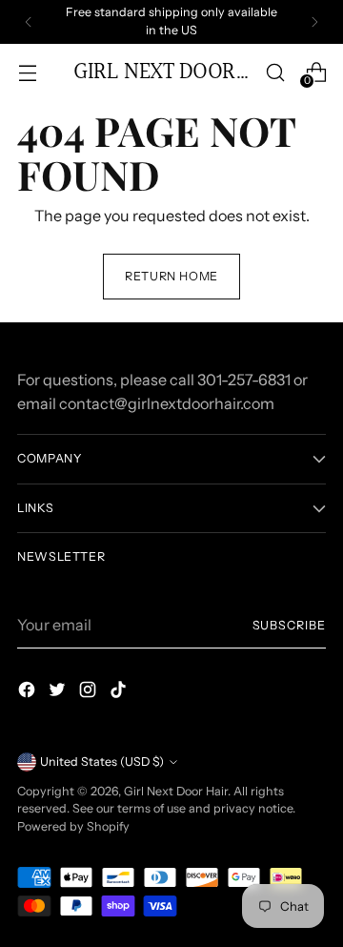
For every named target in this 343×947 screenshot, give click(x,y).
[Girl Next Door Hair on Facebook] (28, 692)
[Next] (314, 22)
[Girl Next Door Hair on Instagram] (89, 692)
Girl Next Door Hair (176, 791)
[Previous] (29, 22)
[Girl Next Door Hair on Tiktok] (120, 692)
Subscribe (289, 625)
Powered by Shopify (73, 826)
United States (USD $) (102, 761)
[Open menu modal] (27, 72)
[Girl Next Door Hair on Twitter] (59, 692)
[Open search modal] (274, 72)
